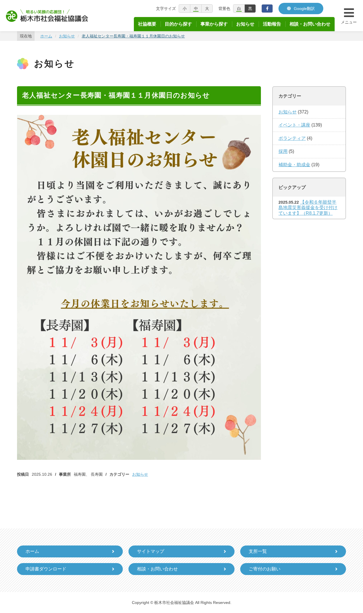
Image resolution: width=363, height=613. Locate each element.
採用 (283, 151)
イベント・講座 (294, 125)
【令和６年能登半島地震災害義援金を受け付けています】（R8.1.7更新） (307, 207)
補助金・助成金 (294, 164)
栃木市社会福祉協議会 (47, 15)
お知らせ (140, 474)
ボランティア (292, 138)
